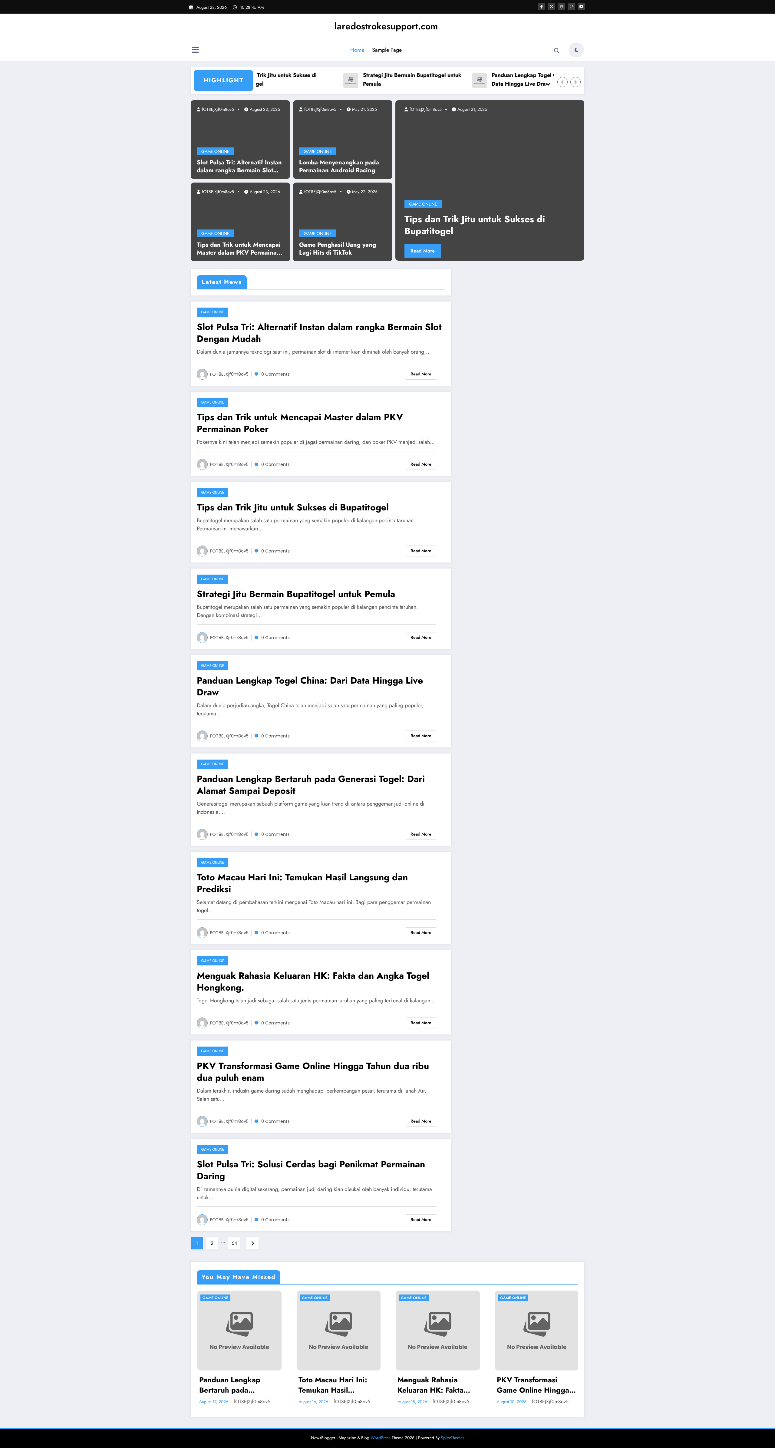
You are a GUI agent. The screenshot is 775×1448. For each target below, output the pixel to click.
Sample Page (387, 50)
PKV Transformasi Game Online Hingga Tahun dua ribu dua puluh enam (313, 1072)
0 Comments (275, 374)
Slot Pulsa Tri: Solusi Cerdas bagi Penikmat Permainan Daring (311, 1170)
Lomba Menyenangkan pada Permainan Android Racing (339, 166)
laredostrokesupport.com (386, 26)
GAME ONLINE (215, 151)
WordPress (381, 1438)
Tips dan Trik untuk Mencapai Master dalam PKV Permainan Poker (239, 249)
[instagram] (571, 6)
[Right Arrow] (575, 82)
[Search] (556, 50)
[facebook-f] (541, 6)
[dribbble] (561, 6)
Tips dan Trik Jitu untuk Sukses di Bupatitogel (293, 507)
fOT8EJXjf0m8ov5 (217, 109)
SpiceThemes (452, 1438)
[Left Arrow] (562, 82)
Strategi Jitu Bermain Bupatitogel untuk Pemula (377, 79)
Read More (437, 250)
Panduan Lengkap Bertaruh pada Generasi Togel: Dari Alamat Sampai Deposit (311, 785)
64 (234, 1243)
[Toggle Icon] (195, 50)
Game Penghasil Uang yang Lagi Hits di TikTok (337, 249)
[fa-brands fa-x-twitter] (551, 6)
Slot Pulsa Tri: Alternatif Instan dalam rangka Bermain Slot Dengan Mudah (239, 166)
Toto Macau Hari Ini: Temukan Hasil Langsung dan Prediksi (302, 883)
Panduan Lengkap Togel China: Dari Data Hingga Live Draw (502, 79)
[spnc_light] (576, 50)
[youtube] (581, 6)
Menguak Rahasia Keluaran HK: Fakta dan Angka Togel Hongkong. (313, 981)
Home (357, 50)
